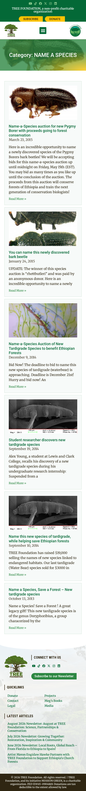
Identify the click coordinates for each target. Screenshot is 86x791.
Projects (50, 696)
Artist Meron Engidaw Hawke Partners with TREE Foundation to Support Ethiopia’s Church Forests (41, 758)
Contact (13, 701)
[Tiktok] (35, 3)
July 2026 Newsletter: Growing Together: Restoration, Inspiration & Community (36, 738)
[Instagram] (50, 3)
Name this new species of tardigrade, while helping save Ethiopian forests (40, 538)
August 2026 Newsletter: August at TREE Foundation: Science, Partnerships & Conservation (37, 727)
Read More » (17, 199)
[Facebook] (40, 3)
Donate (13, 696)
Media (48, 706)
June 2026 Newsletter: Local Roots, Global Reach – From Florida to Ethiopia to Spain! (42, 747)
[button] (42, 30)
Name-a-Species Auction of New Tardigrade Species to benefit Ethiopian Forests (42, 348)
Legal (11, 706)
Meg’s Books (53, 701)
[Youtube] (30, 3)
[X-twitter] (45, 3)
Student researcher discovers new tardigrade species (37, 442)
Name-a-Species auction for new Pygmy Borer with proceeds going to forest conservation (42, 130)
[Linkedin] (55, 3)
